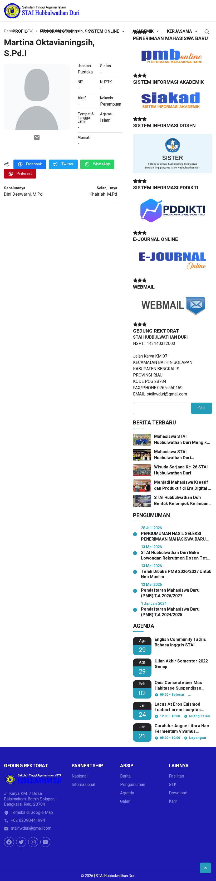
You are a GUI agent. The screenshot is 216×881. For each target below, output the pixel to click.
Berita (125, 776)
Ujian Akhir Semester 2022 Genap (181, 664)
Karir (173, 801)
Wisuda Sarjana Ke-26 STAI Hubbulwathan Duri (181, 470)
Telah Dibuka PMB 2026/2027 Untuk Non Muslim (176, 574)
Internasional (83, 784)
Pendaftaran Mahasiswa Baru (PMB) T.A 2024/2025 (170, 612)
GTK (172, 784)
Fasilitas (176, 776)
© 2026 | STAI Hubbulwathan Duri (108, 876)
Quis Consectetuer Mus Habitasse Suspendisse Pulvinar (178, 685)
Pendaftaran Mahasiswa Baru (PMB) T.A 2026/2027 (170, 593)
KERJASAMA (179, 31)
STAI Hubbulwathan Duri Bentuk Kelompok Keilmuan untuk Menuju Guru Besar (181, 501)
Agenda (127, 793)
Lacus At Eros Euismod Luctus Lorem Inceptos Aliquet (178, 707)
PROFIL (19, 31)
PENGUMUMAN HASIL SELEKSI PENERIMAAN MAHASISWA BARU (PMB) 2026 (173, 536)
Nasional (79, 776)
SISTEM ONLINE (103, 31)
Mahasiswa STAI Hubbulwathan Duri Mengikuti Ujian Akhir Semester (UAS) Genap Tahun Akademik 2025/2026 (183, 440)
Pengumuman (132, 784)
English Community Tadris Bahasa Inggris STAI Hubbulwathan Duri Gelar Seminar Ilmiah (180, 642)
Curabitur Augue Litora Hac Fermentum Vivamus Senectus (182, 728)
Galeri (125, 801)
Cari (201, 408)
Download (178, 793)
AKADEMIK (143, 31)
